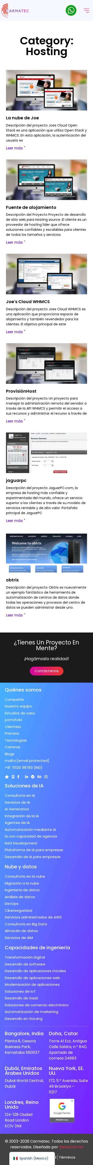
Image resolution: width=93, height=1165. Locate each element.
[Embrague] (7, 777)
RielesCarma (71, 1147)
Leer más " (15, 148)
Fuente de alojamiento (31, 207)
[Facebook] (18, 777)
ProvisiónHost (21, 391)
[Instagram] (45, 777)
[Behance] (39, 777)
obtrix (12, 580)
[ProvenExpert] (33, 777)
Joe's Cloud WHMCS (28, 302)
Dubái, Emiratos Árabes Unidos (23, 1070)
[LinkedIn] (26, 777)
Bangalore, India (24, 1033)
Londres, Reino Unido (22, 1104)
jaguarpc (16, 480)
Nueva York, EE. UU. (66, 1070)
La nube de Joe (22, 118)
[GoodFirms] (13, 777)
